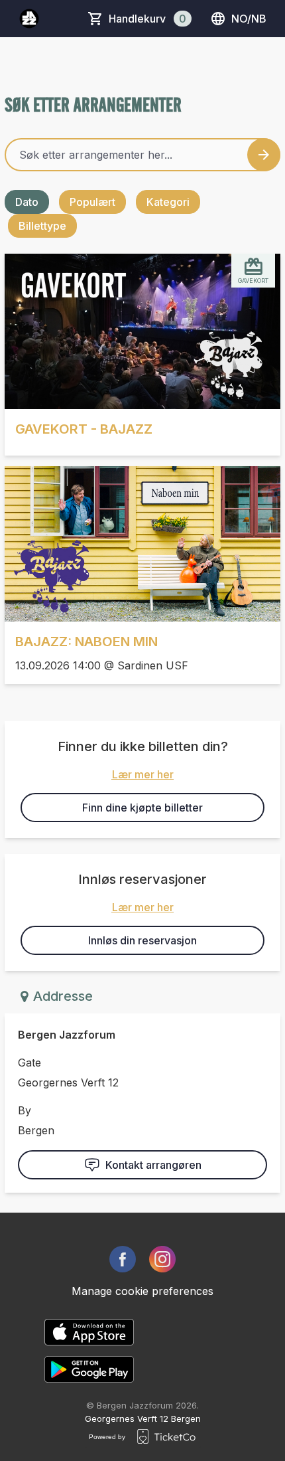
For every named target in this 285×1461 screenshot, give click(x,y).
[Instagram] (162, 1259)
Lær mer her (143, 774)
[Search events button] (263, 154)
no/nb (248, 18)
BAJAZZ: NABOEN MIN (86, 641)
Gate (29, 1062)
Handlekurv (147, 18)
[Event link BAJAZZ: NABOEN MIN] (142, 544)
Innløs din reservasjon (142, 940)
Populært (92, 202)
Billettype (42, 225)
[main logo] (29, 18)
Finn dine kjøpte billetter (142, 807)
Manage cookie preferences (142, 1291)
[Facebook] (122, 1259)
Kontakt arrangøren (153, 1164)
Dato (26, 202)
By (24, 1110)
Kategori (168, 202)
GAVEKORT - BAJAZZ (83, 429)
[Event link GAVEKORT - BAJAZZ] (142, 331)
